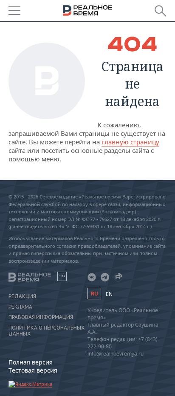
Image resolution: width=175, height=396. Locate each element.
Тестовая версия (32, 370)
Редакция (22, 296)
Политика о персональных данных (46, 331)
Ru (94, 293)
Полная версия (30, 362)
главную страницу (130, 142)
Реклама (20, 307)
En (109, 294)
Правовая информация (40, 317)
